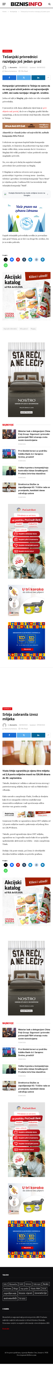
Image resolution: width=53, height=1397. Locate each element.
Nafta (5, 1284)
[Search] (49, 4)
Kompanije (7, 51)
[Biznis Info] (26, 4)
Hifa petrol (24, 329)
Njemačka (13, 1284)
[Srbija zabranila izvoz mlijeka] (26, 753)
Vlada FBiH (35, 1288)
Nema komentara (11, 71)
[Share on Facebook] (9, 77)
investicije (41, 1293)
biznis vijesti (25, 1293)
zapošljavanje (10, 1293)
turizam (7, 1288)
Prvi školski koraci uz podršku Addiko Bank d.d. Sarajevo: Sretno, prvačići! (32, 454)
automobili (10, 1298)
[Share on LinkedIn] (38, 77)
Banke (46, 1284)
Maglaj (33, 329)
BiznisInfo (13, 67)
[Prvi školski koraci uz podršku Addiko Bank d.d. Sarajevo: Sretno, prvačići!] (9, 454)
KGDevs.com (31, 1355)
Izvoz (28, 1283)
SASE (21, 1284)
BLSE (44, 1288)
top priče (24, 1288)
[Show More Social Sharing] (48, 77)
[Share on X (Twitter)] (24, 77)
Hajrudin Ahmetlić (10, 329)
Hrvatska (22, 1298)
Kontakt (5, 1328)
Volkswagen (37, 1284)
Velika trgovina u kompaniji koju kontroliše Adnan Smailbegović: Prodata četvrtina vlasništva (33, 470)
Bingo (15, 1288)
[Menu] (4, 4)
